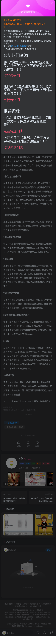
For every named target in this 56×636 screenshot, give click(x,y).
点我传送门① (13, 131)
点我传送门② (13, 147)
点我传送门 (12, 75)
